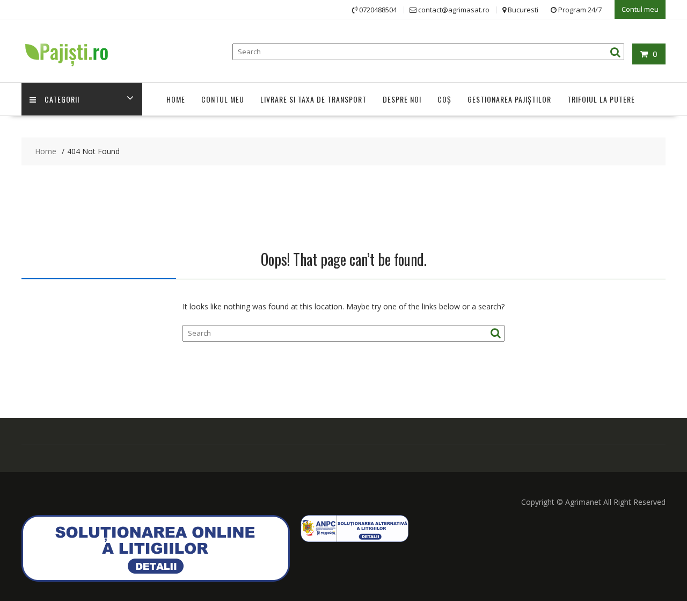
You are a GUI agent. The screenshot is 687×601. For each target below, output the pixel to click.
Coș (444, 99)
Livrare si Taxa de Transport (313, 99)
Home (175, 99)
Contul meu (640, 9)
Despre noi (402, 99)
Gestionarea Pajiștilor (509, 99)
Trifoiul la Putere (601, 99)
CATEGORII (62, 99)
